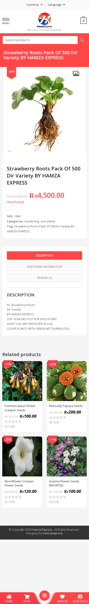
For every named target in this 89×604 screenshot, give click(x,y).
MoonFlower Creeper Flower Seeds (19, 483)
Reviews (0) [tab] (44, 278)
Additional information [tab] (44, 266)
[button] (76, 73)
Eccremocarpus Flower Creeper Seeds (20, 408)
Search (82, 40)
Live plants (48, 221)
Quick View (36, 367)
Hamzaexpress (52, 533)
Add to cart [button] (36, 378)
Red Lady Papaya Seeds (66, 406)
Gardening (31, 221)
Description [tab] (44, 255)
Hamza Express (42, 530)
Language (55, 5)
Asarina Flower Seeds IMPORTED (64, 483)
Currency (33, 5)
